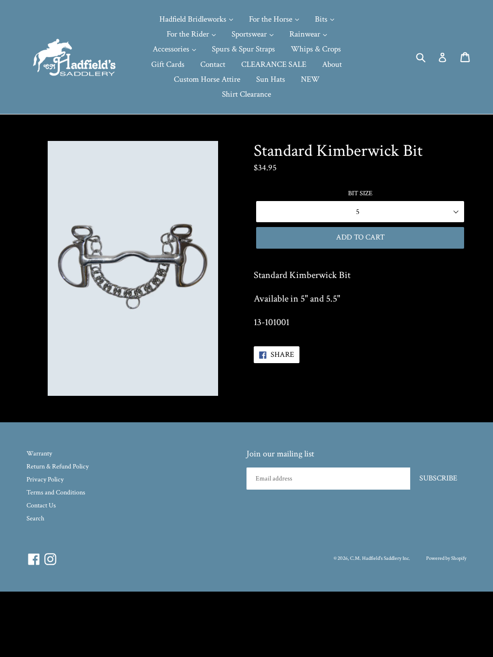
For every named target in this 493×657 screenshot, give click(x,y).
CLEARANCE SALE (273, 64)
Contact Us (41, 505)
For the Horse (271, 19)
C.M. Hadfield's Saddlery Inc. (380, 558)
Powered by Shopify (446, 558)
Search (35, 518)
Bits (322, 19)
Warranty (39, 453)
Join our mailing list (280, 454)
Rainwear (305, 34)
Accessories (172, 49)
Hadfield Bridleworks (193, 19)
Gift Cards (167, 64)
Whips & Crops (316, 49)
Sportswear (250, 34)
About (332, 64)
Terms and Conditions (55, 492)
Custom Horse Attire (207, 79)
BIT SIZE (360, 193)
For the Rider (189, 34)
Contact (212, 64)
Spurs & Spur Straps (243, 49)
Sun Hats (270, 79)
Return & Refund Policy (57, 466)
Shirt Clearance (246, 94)
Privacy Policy (45, 479)
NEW (310, 79)
